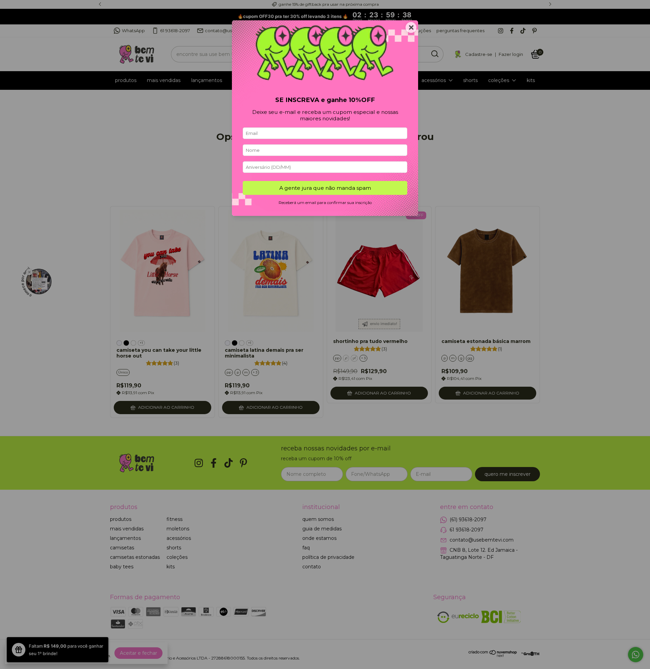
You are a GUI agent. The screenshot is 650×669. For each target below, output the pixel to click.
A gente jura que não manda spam (325, 188)
